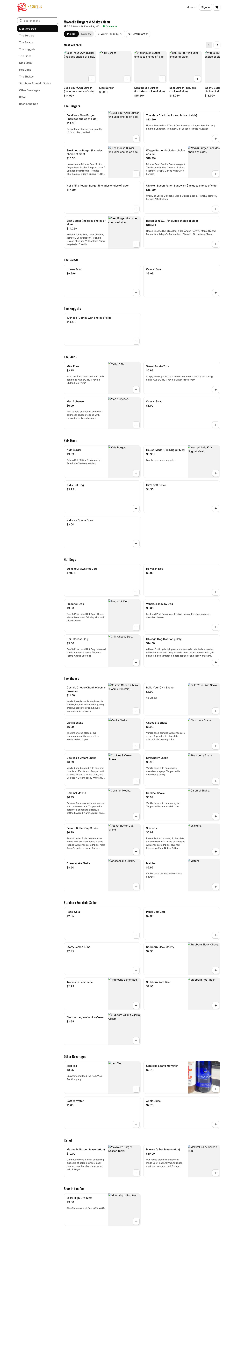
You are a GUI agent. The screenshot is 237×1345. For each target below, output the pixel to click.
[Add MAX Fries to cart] (136, 389)
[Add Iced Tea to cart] (136, 1089)
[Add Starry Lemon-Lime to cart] (136, 970)
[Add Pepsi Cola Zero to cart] (215, 935)
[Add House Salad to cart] (136, 292)
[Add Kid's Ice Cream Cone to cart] (136, 543)
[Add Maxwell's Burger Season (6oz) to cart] (136, 1172)
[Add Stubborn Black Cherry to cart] (215, 970)
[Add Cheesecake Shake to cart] (136, 886)
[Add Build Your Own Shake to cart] (215, 710)
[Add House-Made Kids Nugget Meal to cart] (215, 473)
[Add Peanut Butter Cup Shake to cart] (136, 851)
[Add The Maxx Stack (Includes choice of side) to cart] (215, 138)
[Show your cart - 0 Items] (216, 7)
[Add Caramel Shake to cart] (215, 816)
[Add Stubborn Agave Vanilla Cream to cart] (136, 1040)
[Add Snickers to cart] (215, 851)
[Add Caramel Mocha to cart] (136, 816)
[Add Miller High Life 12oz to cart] (136, 1221)
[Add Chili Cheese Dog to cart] (136, 662)
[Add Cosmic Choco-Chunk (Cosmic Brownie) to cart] (136, 710)
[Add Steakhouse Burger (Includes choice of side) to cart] (162, 78)
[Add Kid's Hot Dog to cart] (136, 508)
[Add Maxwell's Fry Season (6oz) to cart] (215, 1172)
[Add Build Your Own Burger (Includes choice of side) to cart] (91, 78)
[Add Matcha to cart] (215, 886)
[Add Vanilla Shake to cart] (136, 746)
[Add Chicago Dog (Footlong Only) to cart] (215, 662)
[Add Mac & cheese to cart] (136, 424)
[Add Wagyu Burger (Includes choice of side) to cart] (215, 173)
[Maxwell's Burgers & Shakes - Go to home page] (29, 7)
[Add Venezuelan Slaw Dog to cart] (215, 627)
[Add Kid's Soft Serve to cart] (215, 508)
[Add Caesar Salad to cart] (215, 292)
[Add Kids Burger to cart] (127, 78)
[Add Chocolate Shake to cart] (215, 746)
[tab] (71, 34)
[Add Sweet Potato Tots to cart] (215, 389)
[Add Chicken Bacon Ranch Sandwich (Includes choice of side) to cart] (215, 209)
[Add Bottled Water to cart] (136, 1124)
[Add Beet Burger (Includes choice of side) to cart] (197, 78)
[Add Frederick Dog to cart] (136, 627)
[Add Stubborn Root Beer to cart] (215, 1005)
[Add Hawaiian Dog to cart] (215, 592)
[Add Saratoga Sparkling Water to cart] (215, 1089)
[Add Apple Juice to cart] (215, 1124)
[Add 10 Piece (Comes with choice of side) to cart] (136, 341)
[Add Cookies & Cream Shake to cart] (136, 781)
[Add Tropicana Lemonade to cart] (136, 1005)
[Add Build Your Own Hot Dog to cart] (136, 592)
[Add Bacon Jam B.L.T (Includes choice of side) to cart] (215, 244)
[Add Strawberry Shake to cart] (215, 781)
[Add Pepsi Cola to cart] (136, 935)
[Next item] (217, 45)
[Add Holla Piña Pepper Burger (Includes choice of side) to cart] (136, 209)
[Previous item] (209, 45)
